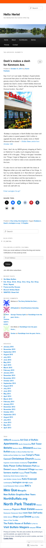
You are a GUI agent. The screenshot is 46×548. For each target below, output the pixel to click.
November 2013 (9, 409)
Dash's (6, 223)
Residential (39, 509)
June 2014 (7, 391)
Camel (24, 455)
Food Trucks (31, 472)
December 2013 (9, 407)
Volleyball (32, 527)
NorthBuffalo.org (15, 498)
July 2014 (7, 388)
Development (23, 221)
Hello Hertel (12, 14)
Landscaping (8, 482)
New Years (30, 494)
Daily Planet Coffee (13, 465)
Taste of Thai (8, 520)
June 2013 (7, 422)
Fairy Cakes (39, 469)
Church (29, 458)
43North (7, 439)
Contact (15, 45)
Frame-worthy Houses (12, 287)
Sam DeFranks (35, 512)
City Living (14, 221)
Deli (38, 466)
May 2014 (7, 393)
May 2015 (7, 362)
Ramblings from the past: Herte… (29, 333)
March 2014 (8, 399)
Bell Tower (36, 443)
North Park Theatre (20, 503)
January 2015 (8, 373)
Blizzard (28, 447)
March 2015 (8, 367)
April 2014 (7, 396)
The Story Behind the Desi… (28, 301)
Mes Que (10, 490)
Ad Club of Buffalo (29, 439)
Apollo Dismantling (25, 444)
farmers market (11, 472)
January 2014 (8, 404)
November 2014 (9, 378)
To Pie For (34, 524)
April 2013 (7, 427)
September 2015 (10, 352)
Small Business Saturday (30, 308)
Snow (27, 516)
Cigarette (6, 463)
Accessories (16, 440)
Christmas (18, 458)
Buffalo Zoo (17, 455)
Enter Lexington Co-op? (12, 191)
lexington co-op (14, 223)
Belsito (8, 447)
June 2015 (7, 360)
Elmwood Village (26, 469)
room (25, 512)
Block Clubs (37, 448)
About (14, 40)
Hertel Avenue (15, 476)
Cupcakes (32, 462)
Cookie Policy (8, 538)
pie (11, 509)
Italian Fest (23, 476)
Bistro (21, 448)
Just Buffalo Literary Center (12, 479)
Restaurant (7, 513)
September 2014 (10, 383)
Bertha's (15, 448)
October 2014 (8, 380)
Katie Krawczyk (29, 478)
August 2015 (8, 354)
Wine (38, 527)
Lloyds (30, 482)
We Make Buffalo (10, 279)
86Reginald (15, 308)
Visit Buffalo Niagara (16, 527)
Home (6, 40)
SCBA (5, 517)
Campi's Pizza (32, 454)
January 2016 (8, 346)
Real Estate (28, 509)
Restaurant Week (16, 513)
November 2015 (9, 349)
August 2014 (8, 386)
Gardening (7, 476)
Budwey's (37, 221)
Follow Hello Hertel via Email (16, 247)
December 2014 (9, 375)
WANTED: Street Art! (11, 292)
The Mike (15, 520)
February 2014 (9, 401)
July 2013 (7, 420)
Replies (24, 223)
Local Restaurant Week (11, 486)
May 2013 (7, 425)
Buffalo (7, 451)
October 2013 (8, 412)
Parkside (6, 509)
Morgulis (22, 490)
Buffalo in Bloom (16, 452)
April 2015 (7, 365)
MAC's (28, 485)
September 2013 (10, 414)
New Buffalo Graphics (14, 494)
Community (23, 463)
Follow (8, 264)
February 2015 (9, 370)
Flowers (21, 473)
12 (40, 61)
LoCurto (21, 486)
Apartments (11, 443)
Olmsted (39, 505)
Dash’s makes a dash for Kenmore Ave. (17, 63)
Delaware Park (30, 465)
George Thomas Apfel (18, 314)
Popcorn (16, 509)
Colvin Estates (14, 463)
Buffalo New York (27, 452)
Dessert (7, 469)
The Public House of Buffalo (17, 523)
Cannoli (7, 458)
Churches (37, 459)
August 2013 (8, 417)
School (10, 517)
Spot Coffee (35, 517)
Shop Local (18, 516)
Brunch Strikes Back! (12, 289)
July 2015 (7, 357)
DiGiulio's (15, 469)
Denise (13, 333)
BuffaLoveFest (8, 455)
